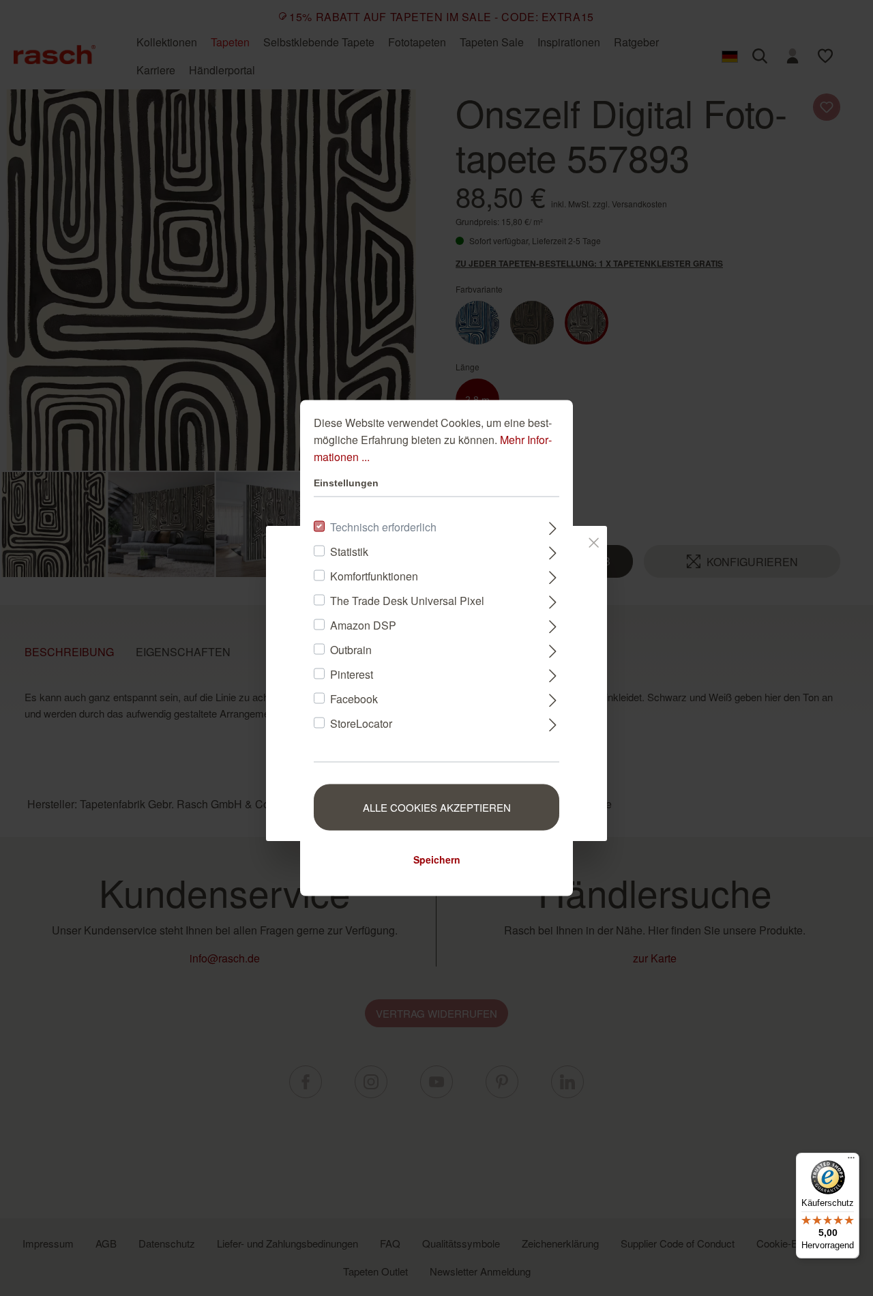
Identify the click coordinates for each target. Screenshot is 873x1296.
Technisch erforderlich (383, 527)
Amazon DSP (363, 625)
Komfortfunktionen (374, 576)
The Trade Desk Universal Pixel (407, 600)
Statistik (349, 551)
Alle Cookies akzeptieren (437, 807)
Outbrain (351, 650)
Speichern (436, 859)
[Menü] (851, 1161)
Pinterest (351, 674)
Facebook (354, 699)
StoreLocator (361, 723)
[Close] (593, 540)
